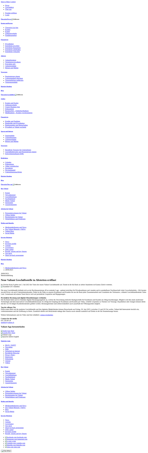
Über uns (8, 9)
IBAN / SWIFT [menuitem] (10, 345)
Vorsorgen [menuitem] (4, 72)
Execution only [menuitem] (10, 64)
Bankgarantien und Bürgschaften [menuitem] (16, 125)
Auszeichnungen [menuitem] (11, 205)
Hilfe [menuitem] (7, 349)
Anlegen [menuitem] (3, 56)
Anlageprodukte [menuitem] (10, 66)
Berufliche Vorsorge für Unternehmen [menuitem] (18, 150)
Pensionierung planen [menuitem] (12, 76)
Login (7, 15)
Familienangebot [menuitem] (11, 35)
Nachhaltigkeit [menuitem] (10, 199)
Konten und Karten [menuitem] (7, 23)
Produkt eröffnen (11, 13)
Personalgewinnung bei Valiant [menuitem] (15, 213)
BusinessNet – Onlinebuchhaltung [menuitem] (17, 111)
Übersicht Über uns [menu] (7, 184)
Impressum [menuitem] (9, 357)
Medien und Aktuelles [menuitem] (7, 223)
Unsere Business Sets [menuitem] (12, 107)
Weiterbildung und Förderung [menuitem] (15, 219)
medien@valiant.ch (7, 322)
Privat (7, 5)
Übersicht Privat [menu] (6, 19)
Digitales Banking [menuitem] (6, 86)
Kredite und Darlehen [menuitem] (12, 121)
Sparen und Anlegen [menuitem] (7, 131)
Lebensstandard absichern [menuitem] (14, 78)
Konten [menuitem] (7, 30)
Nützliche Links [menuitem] (5, 341)
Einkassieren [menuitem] (9, 109)
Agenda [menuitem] (8, 246)
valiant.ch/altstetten (46, 315)
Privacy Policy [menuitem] (10, 355)
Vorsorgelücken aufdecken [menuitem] (14, 80)
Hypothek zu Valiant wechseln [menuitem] (15, 127)
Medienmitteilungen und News (15, 268)
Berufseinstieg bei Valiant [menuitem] (14, 217)
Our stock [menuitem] (8, 253)
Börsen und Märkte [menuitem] (11, 68)
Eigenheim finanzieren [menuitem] (13, 48)
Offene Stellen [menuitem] (10, 215)
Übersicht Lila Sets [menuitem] (11, 28)
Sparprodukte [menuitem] (9, 136)
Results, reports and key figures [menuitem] (16, 251)
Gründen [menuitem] (8, 162)
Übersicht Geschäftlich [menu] (8, 95)
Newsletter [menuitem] (9, 347)
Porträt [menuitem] (7, 193)
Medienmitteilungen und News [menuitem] (15, 227)
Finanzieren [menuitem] (4, 39)
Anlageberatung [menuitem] (10, 60)
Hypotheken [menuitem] (9, 44)
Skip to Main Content (8, 2)
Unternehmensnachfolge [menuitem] (13, 172)
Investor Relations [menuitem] (6, 237)
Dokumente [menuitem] (9, 359)
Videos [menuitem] (7, 363)
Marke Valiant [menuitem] (10, 201)
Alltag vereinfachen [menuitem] (12, 166)
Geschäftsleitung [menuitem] (11, 197)
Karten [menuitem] (7, 31)
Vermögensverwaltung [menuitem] (13, 62)
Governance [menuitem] (9, 247)
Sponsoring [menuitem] (9, 203)
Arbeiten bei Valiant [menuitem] (7, 209)
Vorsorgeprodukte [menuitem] (11, 82)
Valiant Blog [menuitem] (9, 231)
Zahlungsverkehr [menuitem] (11, 33)
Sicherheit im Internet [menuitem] (12, 351)
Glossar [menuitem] (7, 361)
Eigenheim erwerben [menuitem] (12, 46)
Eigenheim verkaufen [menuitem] (12, 52)
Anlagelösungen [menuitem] (10, 137)
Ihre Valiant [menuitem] (4, 188)
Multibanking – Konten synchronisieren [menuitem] (18, 113)
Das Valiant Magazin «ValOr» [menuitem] (15, 229)
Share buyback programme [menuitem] (14, 255)
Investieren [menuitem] (9, 168)
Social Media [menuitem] (9, 233)
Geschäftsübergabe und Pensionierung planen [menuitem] (20, 152)
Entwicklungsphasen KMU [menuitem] (14, 154)
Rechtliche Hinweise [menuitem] (12, 353)
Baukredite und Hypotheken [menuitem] (15, 123)
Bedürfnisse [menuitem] (4, 158)
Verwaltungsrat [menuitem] (10, 195)
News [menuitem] (7, 242)
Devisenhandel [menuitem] (10, 170)
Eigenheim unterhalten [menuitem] (13, 50)
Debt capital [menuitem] (9, 249)
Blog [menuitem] (2, 90)
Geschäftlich (9, 7)
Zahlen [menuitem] (3, 99)
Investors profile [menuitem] (10, 244)
